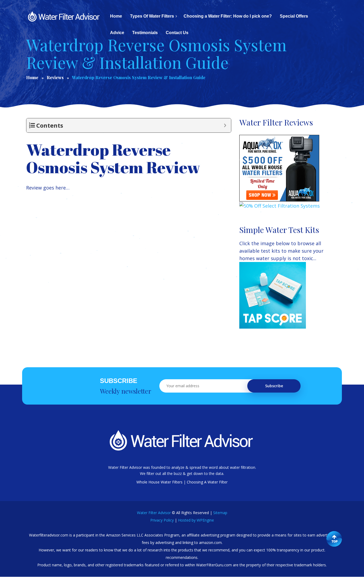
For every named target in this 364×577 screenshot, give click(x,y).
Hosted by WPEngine (196, 520)
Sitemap (220, 512)
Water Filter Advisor (154, 512)
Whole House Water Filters (159, 482)
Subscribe (274, 385)
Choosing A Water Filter (207, 482)
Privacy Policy (162, 520)
